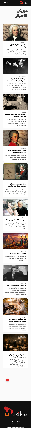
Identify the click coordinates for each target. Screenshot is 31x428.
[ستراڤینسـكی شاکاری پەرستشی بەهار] (15, 281)
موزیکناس (23, 26)
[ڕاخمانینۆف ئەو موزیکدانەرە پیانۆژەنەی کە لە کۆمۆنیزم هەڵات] (15, 111)
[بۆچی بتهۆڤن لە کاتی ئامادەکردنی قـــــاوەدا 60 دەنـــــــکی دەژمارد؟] (15, 315)
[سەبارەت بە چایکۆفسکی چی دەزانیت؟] (15, 215)
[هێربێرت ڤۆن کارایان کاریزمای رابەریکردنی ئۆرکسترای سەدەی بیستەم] (15, 75)
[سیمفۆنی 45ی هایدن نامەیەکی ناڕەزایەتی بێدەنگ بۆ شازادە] (15, 351)
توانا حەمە (22, 59)
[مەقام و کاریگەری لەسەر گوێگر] (15, 248)
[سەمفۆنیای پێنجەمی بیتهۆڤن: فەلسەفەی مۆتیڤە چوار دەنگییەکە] (15, 180)
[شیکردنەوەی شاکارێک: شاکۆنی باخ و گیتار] (15, 40)
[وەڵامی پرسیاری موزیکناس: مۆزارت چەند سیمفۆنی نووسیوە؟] (15, 146)
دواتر (23, 380)
